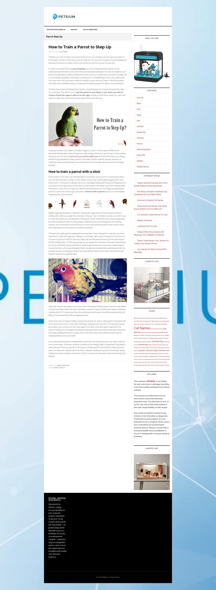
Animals (140, 98)
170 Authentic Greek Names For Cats (152, 215)
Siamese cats (164, 350)
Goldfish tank (137, 341)
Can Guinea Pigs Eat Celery (159, 324)
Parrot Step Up (59, 367)
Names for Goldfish (143, 347)
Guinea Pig (141, 132)
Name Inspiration (144, 149)
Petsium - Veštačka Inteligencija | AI (108, 16)
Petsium (105, 577)
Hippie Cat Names (144, 220)
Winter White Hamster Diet (159, 362)
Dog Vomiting (156, 332)
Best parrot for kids (157, 321)
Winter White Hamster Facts (142, 365)
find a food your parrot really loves (84, 156)
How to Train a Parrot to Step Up (79, 47)
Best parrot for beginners (144, 321)
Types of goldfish (143, 356)
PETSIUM (151, 381)
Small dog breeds (153, 353)
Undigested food (153, 356)
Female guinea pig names (152, 335)
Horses (140, 144)
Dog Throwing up (147, 332)
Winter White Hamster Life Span (160, 365)
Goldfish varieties (146, 341)
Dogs (139, 115)
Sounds (161, 353)
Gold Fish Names (163, 338)
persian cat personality (148, 350)
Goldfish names (153, 338)
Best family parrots (139, 318)
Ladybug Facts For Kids (147, 226)
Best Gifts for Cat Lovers (152, 318)
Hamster (140, 138)
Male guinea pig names (155, 344)
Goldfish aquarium (143, 338)
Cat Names (142, 328)
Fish (138, 121)
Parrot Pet (66, 365)
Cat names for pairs (156, 328)
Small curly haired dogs (141, 353)
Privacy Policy (115, 577)
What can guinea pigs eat (145, 359)
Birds (59, 365)
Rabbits (140, 161)
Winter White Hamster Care (162, 359)
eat (161, 332)
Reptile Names (143, 167)
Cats (139, 109)
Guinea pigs (143, 344)
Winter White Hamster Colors (142, 362)
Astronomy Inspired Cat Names (150, 200)
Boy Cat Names (146, 324)
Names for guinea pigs (156, 347)
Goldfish (140, 126)
